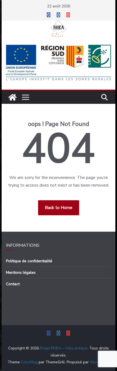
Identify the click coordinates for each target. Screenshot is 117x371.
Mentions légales (21, 272)
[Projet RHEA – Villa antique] (12, 97)
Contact (13, 284)
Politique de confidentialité (29, 261)
